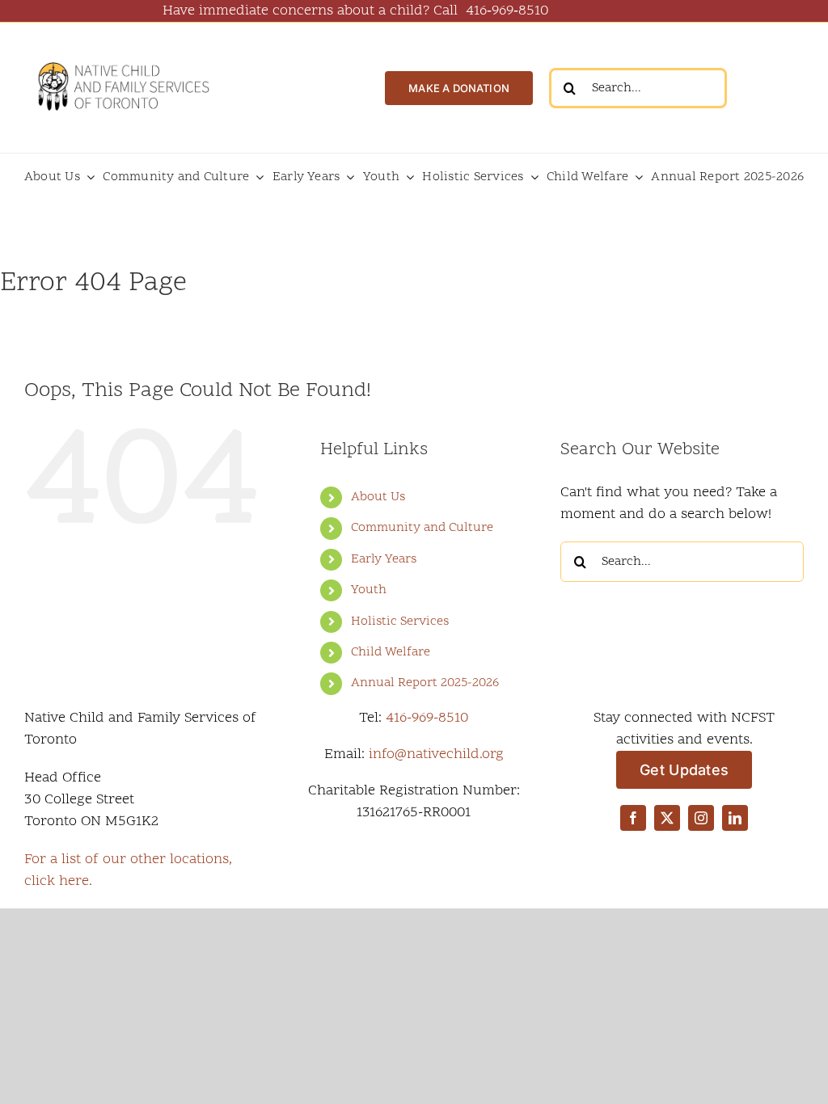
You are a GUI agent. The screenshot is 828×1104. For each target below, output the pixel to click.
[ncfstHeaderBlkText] (123, 58)
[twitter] (667, 818)
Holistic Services (400, 621)
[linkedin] (735, 818)
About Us (378, 497)
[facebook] (633, 818)
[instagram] (701, 818)
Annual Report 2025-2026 (425, 683)
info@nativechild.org (436, 754)
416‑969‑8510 (507, 11)
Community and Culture (422, 528)
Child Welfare (390, 652)
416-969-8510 (427, 718)
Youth (369, 590)
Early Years (383, 559)
